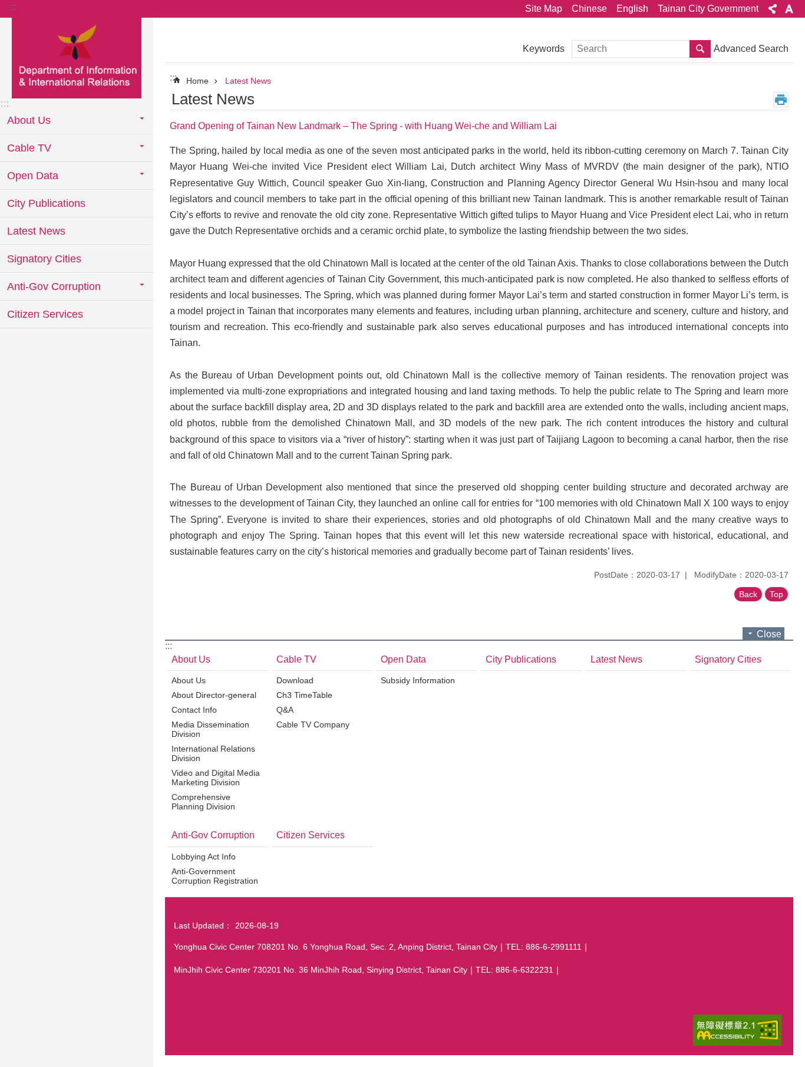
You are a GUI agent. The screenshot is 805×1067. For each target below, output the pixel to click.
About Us (190, 659)
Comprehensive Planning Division (203, 801)
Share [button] (773, 9)
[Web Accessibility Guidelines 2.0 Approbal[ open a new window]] (737, 1030)
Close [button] (769, 634)
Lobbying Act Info (203, 856)
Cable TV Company (312, 724)
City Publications (46, 203)
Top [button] (776, 594)
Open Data (403, 659)
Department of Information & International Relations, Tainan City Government (76, 57)
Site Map (543, 9)
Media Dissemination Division (210, 729)
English (632, 9)
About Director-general (213, 695)
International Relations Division (213, 753)
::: (12, 7)
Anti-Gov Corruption (213, 835)
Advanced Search (751, 49)
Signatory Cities (44, 259)
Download (295, 680)
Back (748, 594)
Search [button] (700, 49)
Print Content (780, 99)
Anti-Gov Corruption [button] (54, 286)
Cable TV (296, 659)
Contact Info (194, 709)
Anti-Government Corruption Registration (214, 876)
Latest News (36, 231)
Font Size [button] (789, 9)
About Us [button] (29, 120)
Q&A (284, 709)
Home (197, 80)
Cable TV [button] (29, 148)
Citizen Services (45, 314)
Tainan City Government (708, 9)
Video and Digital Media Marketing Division (215, 777)
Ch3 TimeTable (304, 695)
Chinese (589, 9)
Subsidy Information (418, 680)
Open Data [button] (32, 176)
